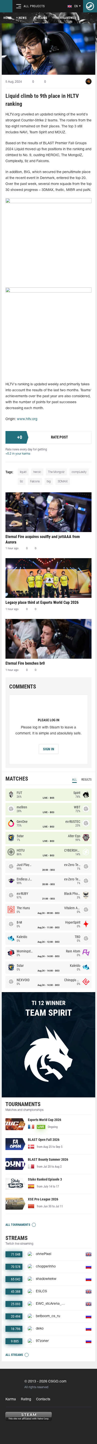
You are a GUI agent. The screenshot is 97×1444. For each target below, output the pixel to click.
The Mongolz (56, 472)
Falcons (35, 481)
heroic (37, 472)
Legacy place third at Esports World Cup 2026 (42, 602)
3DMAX (63, 481)
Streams (40, 18)
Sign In (48, 749)
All (74, 779)
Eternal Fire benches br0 (25, 663)
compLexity (79, 472)
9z (21, 481)
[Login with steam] (90, 6)
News (23, 18)
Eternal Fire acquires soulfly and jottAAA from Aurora (42, 539)
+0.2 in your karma (17, 453)
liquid (23, 472)
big (49, 481)
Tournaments (65, 18)
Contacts (43, 1399)
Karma (10, 1399)
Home (7, 18)
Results (86, 779)
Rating (26, 1399)
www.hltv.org (27, 419)
